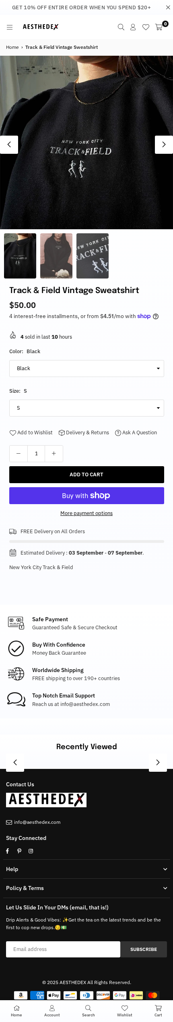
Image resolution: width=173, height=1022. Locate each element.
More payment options (86, 513)
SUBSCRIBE (143, 949)
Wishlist (124, 1015)
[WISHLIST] (145, 27)
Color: (24, 351)
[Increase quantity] (54, 454)
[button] (164, 145)
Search (88, 1015)
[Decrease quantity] (18, 454)
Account (52, 1015)
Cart (158, 1015)
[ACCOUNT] (133, 27)
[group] (86, 142)
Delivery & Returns (87, 432)
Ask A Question (139, 432)
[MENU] (9, 27)
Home (12, 47)
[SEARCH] (121, 27)
